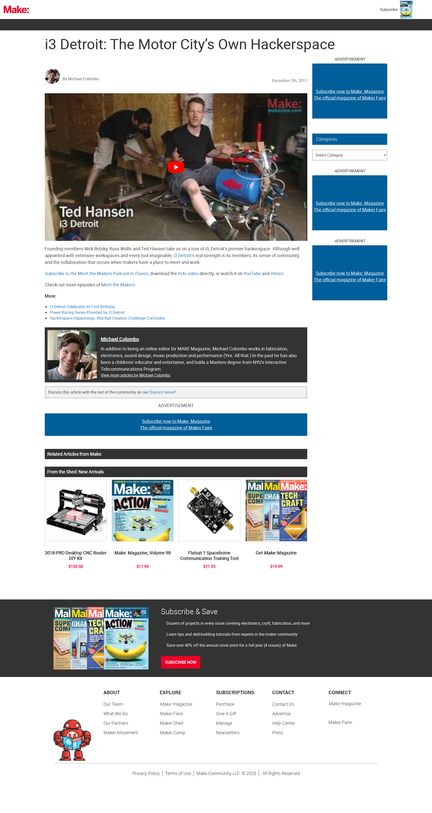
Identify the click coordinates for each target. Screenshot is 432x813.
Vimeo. (277, 273)
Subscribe (389, 9)
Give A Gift (226, 713)
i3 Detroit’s (184, 255)
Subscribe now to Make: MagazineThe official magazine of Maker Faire (176, 424)
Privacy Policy (146, 773)
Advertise (281, 713)
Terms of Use (178, 773)
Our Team (113, 704)
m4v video (188, 273)
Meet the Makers (118, 285)
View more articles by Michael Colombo (135, 375)
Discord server (162, 392)
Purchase (225, 704)
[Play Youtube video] (176, 167)
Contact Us (283, 704)
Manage (224, 723)
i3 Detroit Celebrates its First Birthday (82, 306)
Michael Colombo (120, 339)
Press (277, 732)
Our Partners (116, 723)
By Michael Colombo (80, 79)
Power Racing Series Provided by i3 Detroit (87, 312)
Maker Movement (121, 732)
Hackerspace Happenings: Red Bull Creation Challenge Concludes (107, 318)
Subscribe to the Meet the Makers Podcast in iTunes (96, 273)
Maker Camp (172, 732)
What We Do (116, 713)
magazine (176, 704)
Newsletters (228, 732)
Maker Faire (171, 713)
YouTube (252, 273)
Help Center (283, 723)
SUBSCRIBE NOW (180, 662)
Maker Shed (171, 723)
